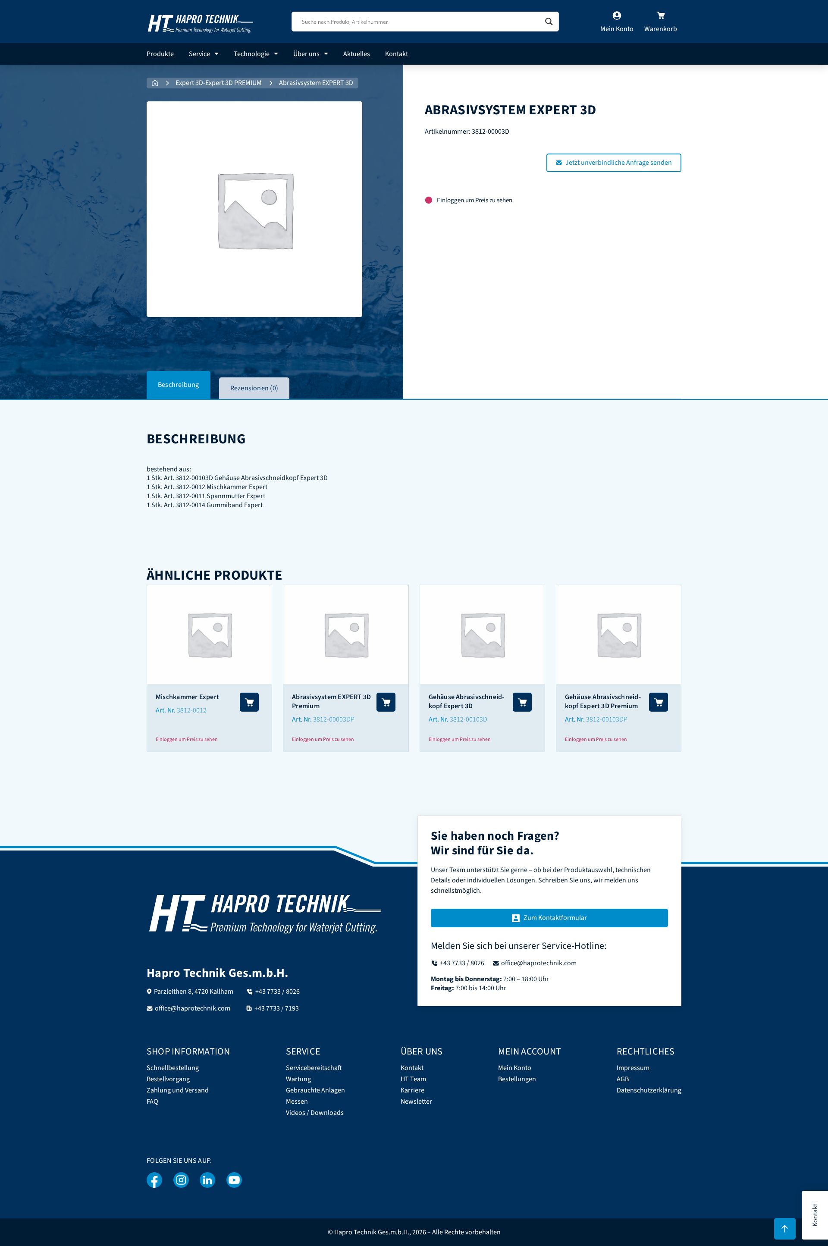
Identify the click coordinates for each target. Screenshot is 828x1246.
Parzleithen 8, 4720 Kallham (193, 991)
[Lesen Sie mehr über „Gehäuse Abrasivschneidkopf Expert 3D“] (522, 702)
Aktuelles (356, 54)
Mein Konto (514, 1068)
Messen (297, 1101)
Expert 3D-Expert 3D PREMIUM (219, 83)
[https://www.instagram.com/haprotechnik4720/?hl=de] (181, 1180)
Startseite (155, 83)
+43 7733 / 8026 (277, 991)
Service (199, 54)
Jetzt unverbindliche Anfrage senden (618, 162)
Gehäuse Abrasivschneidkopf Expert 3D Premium (603, 701)
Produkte (160, 54)
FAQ (152, 1101)
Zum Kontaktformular (555, 918)
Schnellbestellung (173, 1068)
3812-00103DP (606, 719)
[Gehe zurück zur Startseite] (200, 21)
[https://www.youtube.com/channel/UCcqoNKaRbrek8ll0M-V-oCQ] (234, 1180)
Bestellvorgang (168, 1079)
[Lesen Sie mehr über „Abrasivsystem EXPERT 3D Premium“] (385, 702)
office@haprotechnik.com (192, 1008)
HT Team (413, 1079)
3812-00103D (468, 719)
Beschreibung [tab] (178, 384)
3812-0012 (192, 710)
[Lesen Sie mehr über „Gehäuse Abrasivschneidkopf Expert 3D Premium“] (658, 702)
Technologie (252, 54)
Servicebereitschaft (314, 1068)
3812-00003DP (333, 719)
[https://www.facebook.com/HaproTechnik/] (155, 1180)
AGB (623, 1079)
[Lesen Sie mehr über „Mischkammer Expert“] (249, 702)
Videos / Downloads (315, 1112)
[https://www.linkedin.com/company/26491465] (208, 1180)
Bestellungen (517, 1079)
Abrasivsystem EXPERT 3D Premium (331, 701)
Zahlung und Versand (178, 1090)
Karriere (412, 1090)
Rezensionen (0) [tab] (254, 388)
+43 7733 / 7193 (276, 1008)
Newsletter (416, 1101)
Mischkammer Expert (187, 697)
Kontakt (396, 54)
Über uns (306, 54)
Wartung (298, 1079)
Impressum (633, 1068)
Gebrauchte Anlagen (315, 1090)
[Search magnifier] (549, 22)
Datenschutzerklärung (649, 1090)
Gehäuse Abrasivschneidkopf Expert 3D (467, 701)
